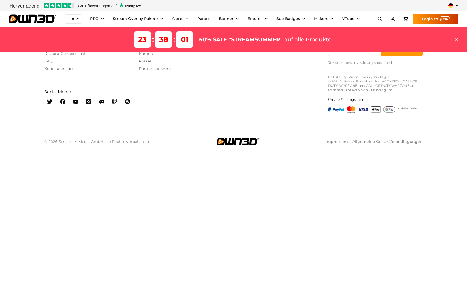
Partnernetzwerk (155, 68)
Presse (145, 61)
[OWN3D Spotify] (127, 101)
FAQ (48, 61)
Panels (203, 18)
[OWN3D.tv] (237, 141)
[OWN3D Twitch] (114, 101)
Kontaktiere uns (59, 68)
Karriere (146, 53)
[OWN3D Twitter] (49, 101)
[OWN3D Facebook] (62, 101)
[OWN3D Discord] (101, 101)
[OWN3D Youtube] (75, 101)
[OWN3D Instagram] (88, 101)
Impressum (337, 141)
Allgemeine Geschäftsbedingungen (387, 141)
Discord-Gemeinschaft (65, 53)
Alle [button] (75, 18)
